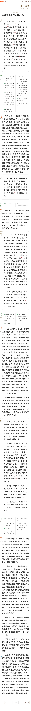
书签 (22, 1)
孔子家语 (25, 5)
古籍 (5, 1)
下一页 (15, 702)
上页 (27, 702)
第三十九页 (25, 8)
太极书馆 (2, 1)
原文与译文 (15, 12)
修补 (27, 1)
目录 (25, 1)
